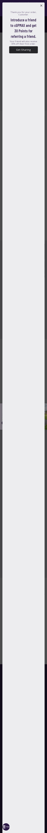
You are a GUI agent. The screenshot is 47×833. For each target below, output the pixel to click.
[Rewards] (6, 827)
